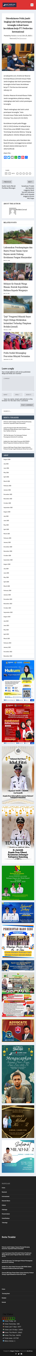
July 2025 (6, 516)
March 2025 (7, 533)
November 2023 (8, 603)
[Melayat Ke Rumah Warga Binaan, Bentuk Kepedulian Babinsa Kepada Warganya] (18, 271)
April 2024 (6, 582)
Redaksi (4, 1298)
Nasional (13, 38)
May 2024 (6, 577)
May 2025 (6, 525)
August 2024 (7, 564)
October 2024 (7, 555)
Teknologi (4, 1222)
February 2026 (7, 485)
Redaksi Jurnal (16, 36)
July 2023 (6, 621)
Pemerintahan (6, 1214)
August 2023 (7, 616)
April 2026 (6, 477)
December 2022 (8, 651)
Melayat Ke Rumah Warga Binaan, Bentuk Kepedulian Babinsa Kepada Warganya (16, 287)
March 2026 (7, 481)
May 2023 (6, 630)
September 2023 (8, 612)
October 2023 (7, 608)
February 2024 (7, 590)
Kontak (4, 1302)
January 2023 (7, 647)
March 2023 (7, 638)
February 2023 (7, 643)
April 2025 (6, 529)
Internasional (5, 1196)
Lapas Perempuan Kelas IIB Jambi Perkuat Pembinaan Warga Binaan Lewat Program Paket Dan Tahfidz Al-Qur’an (17, 429)
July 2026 (6, 464)
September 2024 (8, 560)
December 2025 (8, 494)
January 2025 (7, 542)
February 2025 (7, 538)
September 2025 (8, 507)
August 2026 (7, 459)
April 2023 (6, 634)
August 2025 (7, 512)
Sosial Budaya (6, 1218)
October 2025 (7, 503)
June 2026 (6, 468)
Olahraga (4, 1209)
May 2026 (6, 472)
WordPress (30, 1351)
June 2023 (6, 625)
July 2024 (6, 568)
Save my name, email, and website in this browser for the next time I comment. (17, 400)
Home (3, 1187)
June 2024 (6, 573)
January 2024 (7, 595)
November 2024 (8, 551)
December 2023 (8, 599)
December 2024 (8, 547)
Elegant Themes (14, 1351)
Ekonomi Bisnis (6, 1200)
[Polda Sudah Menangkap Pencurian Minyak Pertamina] (18, 340)
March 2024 (7, 586)
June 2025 (6, 520)
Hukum (4, 1205)
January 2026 (7, 490)
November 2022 (8, 656)
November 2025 (8, 498)
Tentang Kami (6, 1293)
